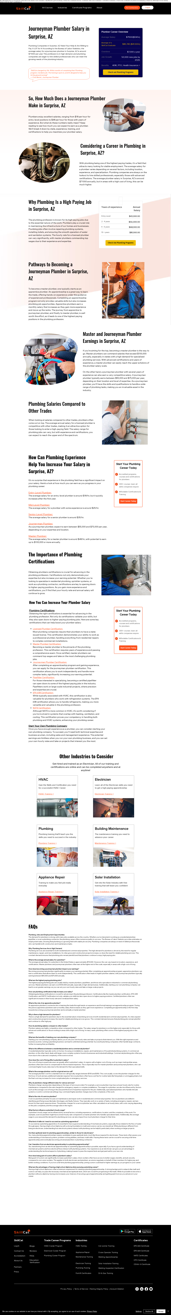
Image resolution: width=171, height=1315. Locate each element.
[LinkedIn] (141, 1289)
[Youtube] (151, 1289)
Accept (160, 1311)
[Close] (168, 1311)
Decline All (149, 1311)
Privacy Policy (92, 1311)
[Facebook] (146, 1289)
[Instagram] (137, 1289)
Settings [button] (139, 1311)
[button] (62, 8)
